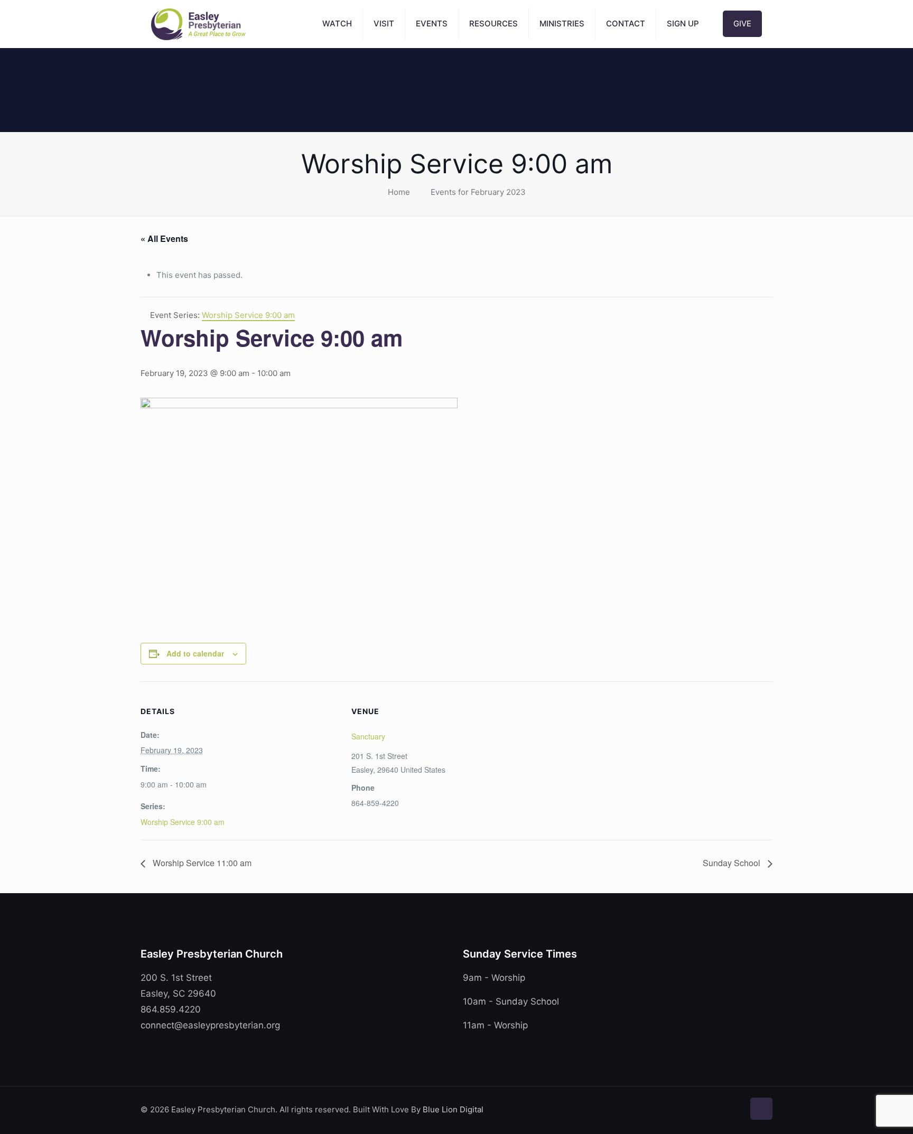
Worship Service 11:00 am (201, 863)
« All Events (164, 238)
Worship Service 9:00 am (183, 822)
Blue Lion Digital (453, 1109)
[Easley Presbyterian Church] (198, 24)
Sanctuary (368, 736)
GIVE (742, 23)
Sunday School (732, 863)
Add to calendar (195, 653)
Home (399, 192)
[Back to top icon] (761, 1109)
